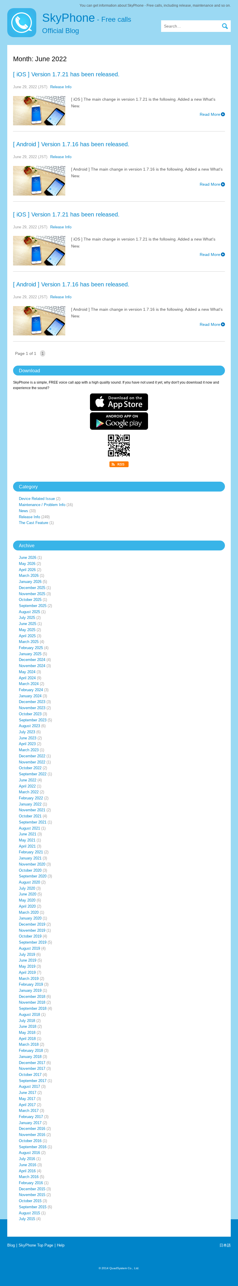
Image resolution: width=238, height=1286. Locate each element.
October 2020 (30, 870)
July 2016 (27, 1159)
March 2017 (29, 1110)
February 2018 (31, 1050)
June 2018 (27, 1026)
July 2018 (27, 1020)
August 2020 (29, 882)
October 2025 (30, 599)
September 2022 (32, 774)
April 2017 (27, 1105)
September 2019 (32, 942)
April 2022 (27, 786)
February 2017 (31, 1117)
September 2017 (32, 1081)
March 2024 (29, 684)
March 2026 (29, 575)
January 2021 (30, 858)
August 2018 (29, 1014)
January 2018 (30, 1056)
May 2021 (27, 840)
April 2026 (27, 570)
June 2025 (27, 624)
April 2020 (27, 906)
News (23, 511)
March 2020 (29, 912)
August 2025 (29, 612)
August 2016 (29, 1152)
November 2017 (32, 1068)
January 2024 (30, 696)
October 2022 (30, 768)
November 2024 (32, 666)
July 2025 (27, 617)
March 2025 (29, 642)
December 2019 (32, 924)
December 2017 (32, 1063)
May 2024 (27, 672)
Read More (210, 114)
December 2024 (32, 660)
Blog (11, 1245)
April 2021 (27, 846)
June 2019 (27, 960)
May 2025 (27, 630)
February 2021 (31, 852)
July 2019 (27, 954)
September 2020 (32, 876)
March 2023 (29, 750)
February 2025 (31, 648)
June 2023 (27, 738)
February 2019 (31, 984)
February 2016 (31, 1183)
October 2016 (30, 1141)
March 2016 (29, 1177)
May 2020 (27, 900)
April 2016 (27, 1171)
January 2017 (30, 1123)
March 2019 (29, 978)
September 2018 (32, 1008)
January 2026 (30, 581)
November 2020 (32, 864)
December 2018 (32, 996)
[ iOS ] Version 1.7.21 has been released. (66, 74)
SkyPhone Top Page (36, 1245)
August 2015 (29, 1213)
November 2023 (32, 708)
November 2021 (32, 810)
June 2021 (27, 834)
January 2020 (30, 918)
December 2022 (32, 756)
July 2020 (27, 888)
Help (60, 1245)
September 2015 (32, 1207)
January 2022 (30, 804)
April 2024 (27, 678)
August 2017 (29, 1086)
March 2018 (29, 1044)
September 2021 (32, 822)
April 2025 (27, 636)
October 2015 (30, 1201)
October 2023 (30, 714)
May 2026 (27, 563)
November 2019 (32, 930)
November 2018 (32, 1002)
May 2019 (27, 966)
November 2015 (32, 1195)
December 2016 (32, 1128)
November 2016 (32, 1135)
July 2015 (27, 1219)
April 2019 (27, 972)
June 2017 (27, 1092)
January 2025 (30, 654)
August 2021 (29, 828)
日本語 (225, 1245)
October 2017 (30, 1074)
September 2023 (32, 720)
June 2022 (27, 780)
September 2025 (32, 606)
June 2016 (27, 1165)
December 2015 (32, 1189)
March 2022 (29, 792)
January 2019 (30, 990)
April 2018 (27, 1038)
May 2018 (27, 1032)
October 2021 (30, 816)
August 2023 (29, 726)
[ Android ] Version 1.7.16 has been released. (71, 144)
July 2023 (27, 732)
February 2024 (31, 690)
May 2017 (27, 1099)
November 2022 (32, 762)
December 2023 (32, 702)
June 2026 (27, 557)
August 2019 (29, 948)
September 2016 (32, 1147)
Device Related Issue (37, 498)
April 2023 (27, 744)
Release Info (60, 87)
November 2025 (32, 594)
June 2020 (27, 894)
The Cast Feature (33, 523)
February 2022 (31, 798)
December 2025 (32, 588)
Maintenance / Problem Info (42, 505)
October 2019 (30, 936)
